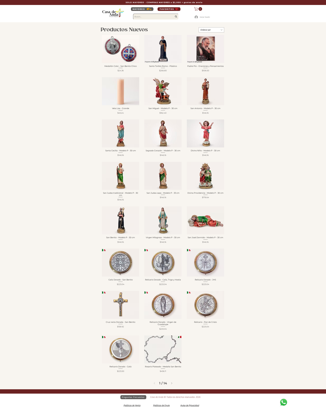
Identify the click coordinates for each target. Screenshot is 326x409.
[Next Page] (171, 383)
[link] (198, 9)
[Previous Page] (154, 383)
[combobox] (156, 17)
